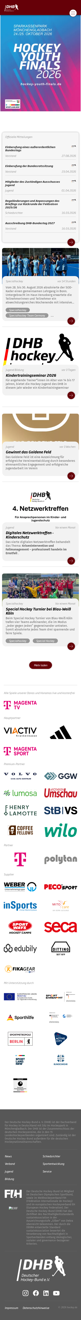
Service (47, 1171)
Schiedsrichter (51, 1156)
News (8, 1156)
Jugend (9, 1171)
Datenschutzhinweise (36, 1308)
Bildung (9, 1179)
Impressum (11, 1308)
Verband (10, 1164)
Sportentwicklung (53, 1164)
